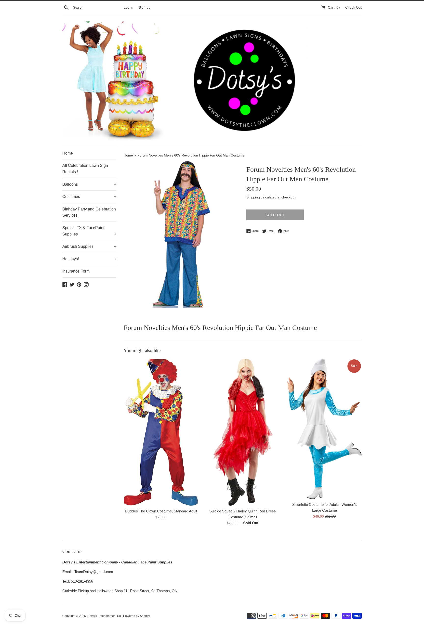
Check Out (353, 7)
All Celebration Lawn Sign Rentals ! (85, 168)
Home (67, 153)
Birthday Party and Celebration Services (89, 212)
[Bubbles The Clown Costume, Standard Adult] (161, 432)
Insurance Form (76, 271)
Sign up (144, 7)
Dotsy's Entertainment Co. (104, 616)
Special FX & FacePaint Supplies (89, 231)
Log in (128, 7)
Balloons (89, 184)
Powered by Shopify (136, 616)
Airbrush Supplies (89, 246)
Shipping (253, 197)
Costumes (89, 197)
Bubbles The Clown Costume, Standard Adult (161, 511)
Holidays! (89, 259)
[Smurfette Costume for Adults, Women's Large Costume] (324, 429)
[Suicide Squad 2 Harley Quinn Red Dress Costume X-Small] (242, 432)
